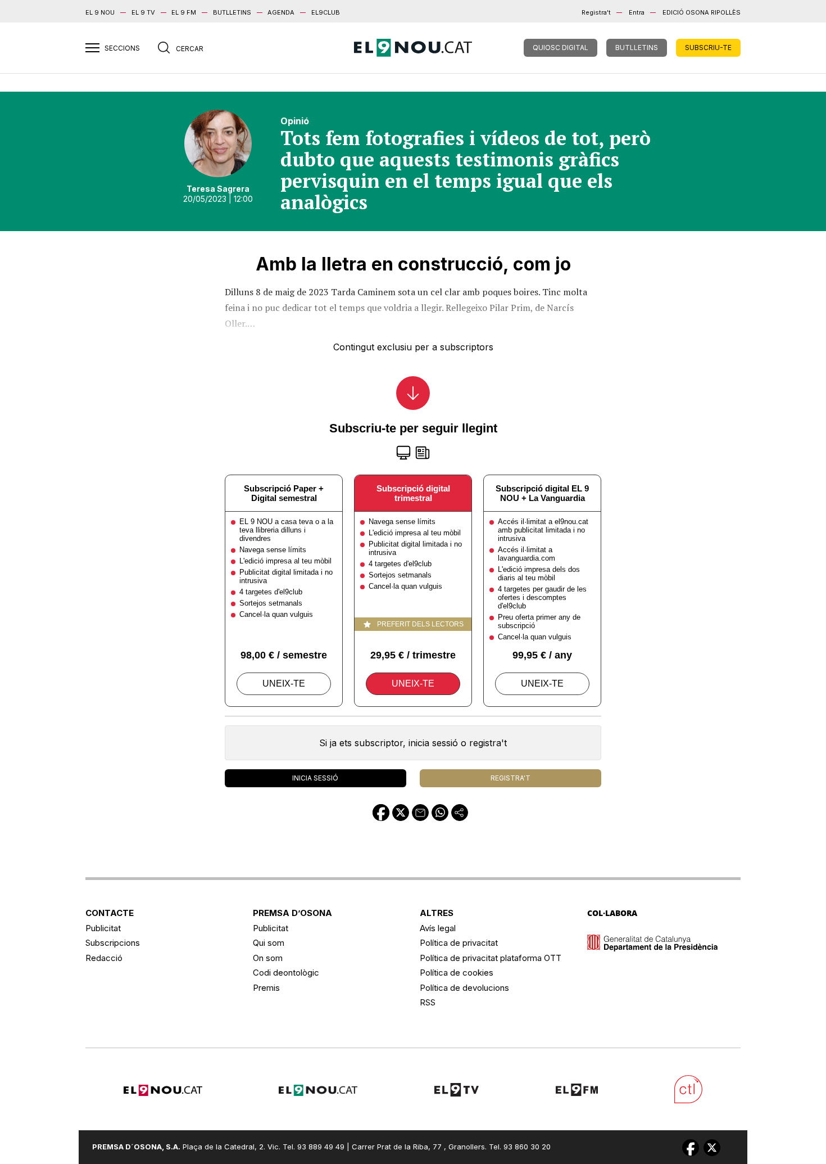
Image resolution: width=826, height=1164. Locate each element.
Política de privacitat (459, 942)
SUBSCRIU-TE (708, 47)
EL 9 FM (183, 12)
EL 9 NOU (100, 12)
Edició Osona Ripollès (701, 12)
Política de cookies (456, 972)
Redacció (103, 958)
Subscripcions (112, 942)
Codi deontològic (286, 972)
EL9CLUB (325, 12)
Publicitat (103, 928)
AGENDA (280, 12)
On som (268, 958)
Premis (266, 987)
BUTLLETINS (232, 12)
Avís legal (438, 928)
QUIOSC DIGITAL (560, 47)
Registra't (596, 12)
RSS (427, 1002)
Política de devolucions (464, 987)
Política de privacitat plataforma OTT (490, 958)
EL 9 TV (143, 12)
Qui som (268, 942)
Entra (637, 12)
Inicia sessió (315, 778)
